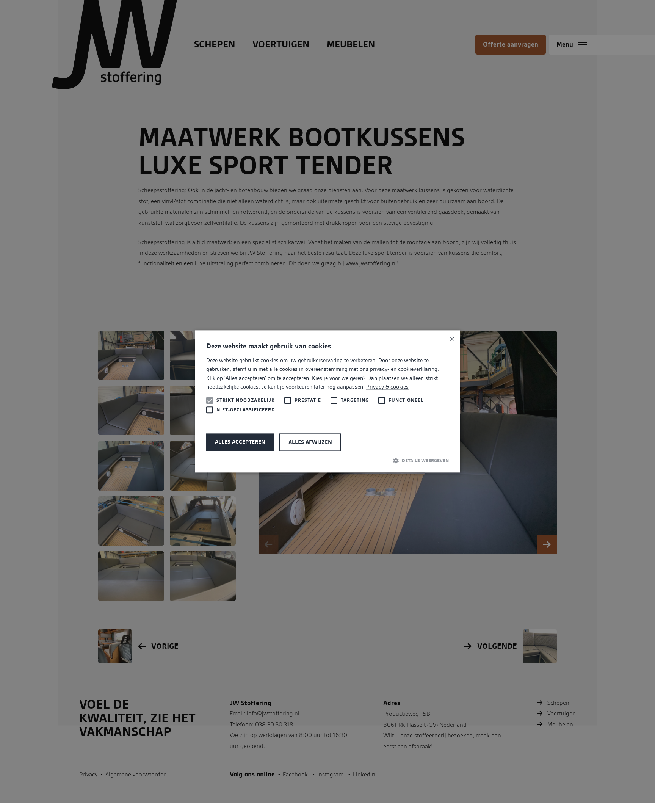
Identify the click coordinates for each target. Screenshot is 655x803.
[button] (327, 460)
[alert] (327, 401)
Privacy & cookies (387, 387)
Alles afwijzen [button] (310, 442)
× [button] (451, 339)
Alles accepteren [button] (240, 441)
